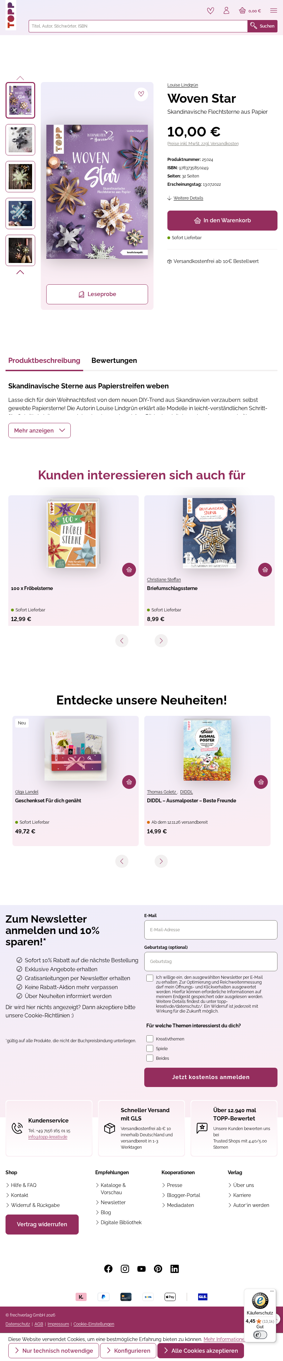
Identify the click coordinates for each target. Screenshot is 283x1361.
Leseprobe (102, 294)
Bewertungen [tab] (114, 360)
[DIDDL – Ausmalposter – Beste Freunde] (207, 750)
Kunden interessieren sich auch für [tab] (141, 475)
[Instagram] (125, 1269)
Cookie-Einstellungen (94, 1324)
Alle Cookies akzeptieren (204, 1351)
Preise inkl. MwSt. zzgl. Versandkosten (203, 143)
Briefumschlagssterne (172, 588)
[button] (39, 430)
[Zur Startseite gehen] (14, 15)
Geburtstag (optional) (166, 947)
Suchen (267, 26)
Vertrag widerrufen (42, 1224)
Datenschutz (18, 1324)
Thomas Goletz (162, 792)
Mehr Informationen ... (228, 1339)
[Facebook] (108, 1269)
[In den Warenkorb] (129, 570)
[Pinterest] (158, 1269)
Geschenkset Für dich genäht (48, 800)
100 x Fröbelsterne (32, 588)
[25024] (97, 191)
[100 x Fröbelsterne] (73, 533)
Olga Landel (26, 792)
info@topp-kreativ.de (47, 1137)
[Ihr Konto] (226, 11)
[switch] (260, 1335)
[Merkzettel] (210, 10)
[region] (79, 196)
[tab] (44, 362)
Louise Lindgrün (182, 85)
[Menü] (273, 11)
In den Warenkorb (227, 220)
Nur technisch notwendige (57, 1351)
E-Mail (150, 915)
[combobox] (138, 26)
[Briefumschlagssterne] (209, 533)
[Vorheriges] (20, 77)
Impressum (58, 1324)
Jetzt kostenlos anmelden (211, 1077)
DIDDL (186, 792)
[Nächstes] (20, 273)
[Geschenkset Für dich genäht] (75, 750)
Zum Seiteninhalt (29, 7)
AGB (39, 1324)
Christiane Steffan (164, 579)
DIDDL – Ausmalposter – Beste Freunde (191, 800)
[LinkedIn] (174, 1269)
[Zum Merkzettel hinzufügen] (141, 94)
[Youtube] (141, 1269)
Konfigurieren (131, 1351)
